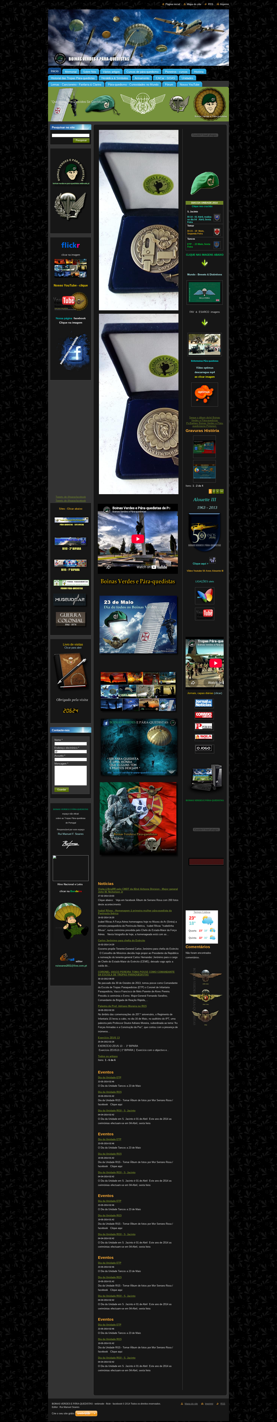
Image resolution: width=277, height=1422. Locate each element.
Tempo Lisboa (202, 912)
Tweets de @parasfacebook (71, 496)
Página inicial (172, 4)
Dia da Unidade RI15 (110, 1092)
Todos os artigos (108, 1056)
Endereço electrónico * (66, 747)
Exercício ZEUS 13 (109, 1037)
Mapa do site (194, 4)
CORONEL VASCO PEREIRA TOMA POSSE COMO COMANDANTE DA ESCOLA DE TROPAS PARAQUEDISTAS (136, 973)
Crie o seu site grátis (63, 1413)
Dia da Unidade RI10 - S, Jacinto (116, 1110)
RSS (210, 4)
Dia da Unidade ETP (109, 1077)
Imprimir (224, 4)
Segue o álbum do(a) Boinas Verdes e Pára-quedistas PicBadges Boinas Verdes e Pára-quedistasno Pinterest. (204, 421)
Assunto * (59, 755)
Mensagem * (61, 763)
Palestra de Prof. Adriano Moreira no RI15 (122, 1006)
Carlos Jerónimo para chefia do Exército (121, 940)
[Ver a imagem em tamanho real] (204, 447)
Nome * (58, 740)
